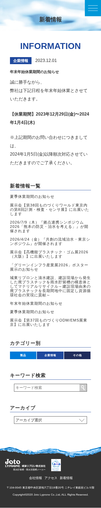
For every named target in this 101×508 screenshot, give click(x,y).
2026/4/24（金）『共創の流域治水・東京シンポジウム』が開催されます (50, 241)
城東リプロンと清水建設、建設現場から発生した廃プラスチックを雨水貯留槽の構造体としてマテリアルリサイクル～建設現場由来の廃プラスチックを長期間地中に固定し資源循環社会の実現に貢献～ (50, 286)
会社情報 (35, 478)
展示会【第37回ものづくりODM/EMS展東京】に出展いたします (48, 322)
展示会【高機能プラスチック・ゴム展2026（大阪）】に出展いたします (49, 254)
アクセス (50, 478)
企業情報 (20, 60)
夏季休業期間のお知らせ (32, 196)
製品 (23, 355)
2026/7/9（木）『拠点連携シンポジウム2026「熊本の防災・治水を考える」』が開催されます (49, 226)
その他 (77, 355)
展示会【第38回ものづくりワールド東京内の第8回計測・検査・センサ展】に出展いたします (49, 209)
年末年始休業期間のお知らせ (36, 303)
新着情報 (66, 478)
